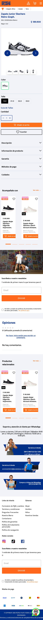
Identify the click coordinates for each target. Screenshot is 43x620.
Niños (13, 9)
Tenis (27, 9)
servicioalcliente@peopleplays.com (13, 469)
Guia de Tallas (7, 108)
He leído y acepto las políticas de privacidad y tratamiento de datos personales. (23, 309)
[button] (40, 3)
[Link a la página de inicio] (3, 9)
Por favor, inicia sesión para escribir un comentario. (21, 336)
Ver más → (37, 190)
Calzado (20, 9)
